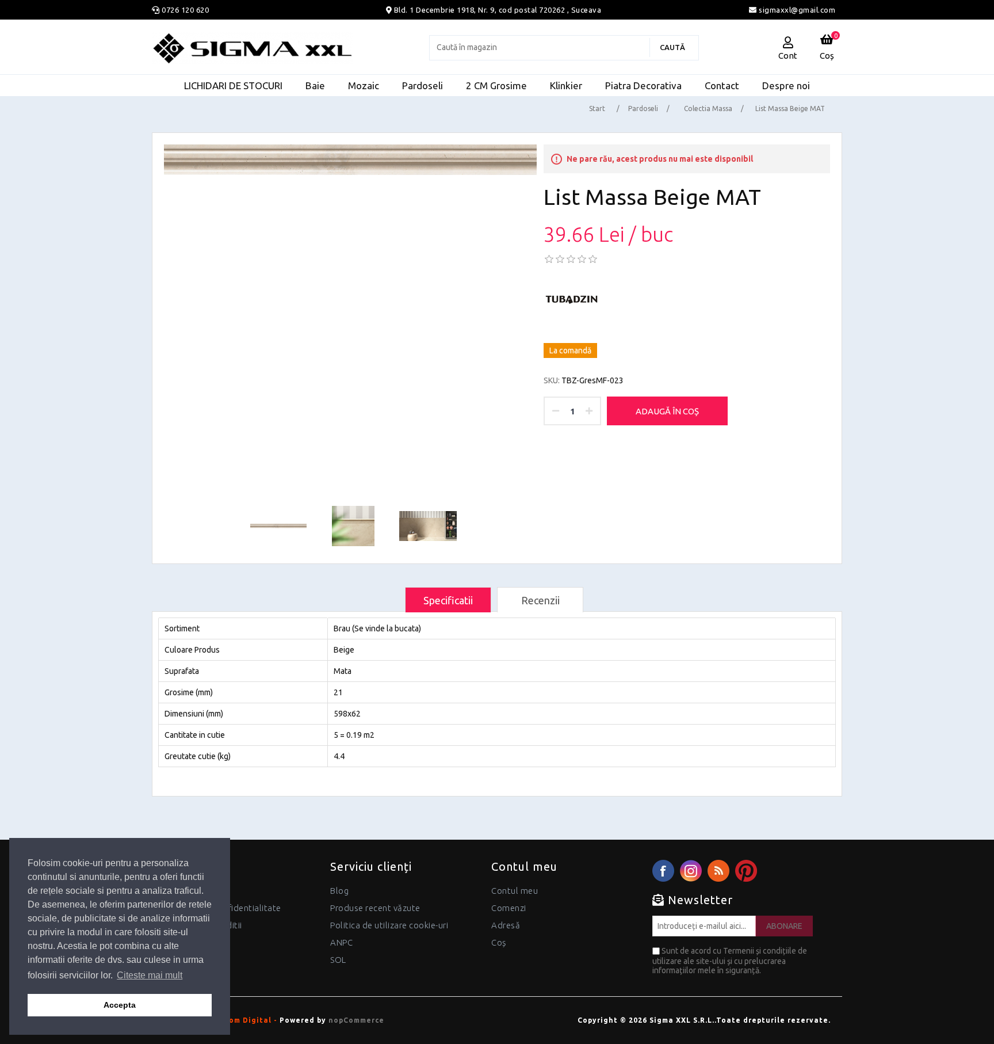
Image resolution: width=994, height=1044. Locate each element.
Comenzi (508, 908)
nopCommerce (356, 1020)
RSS (718, 871)
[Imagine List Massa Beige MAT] (350, 159)
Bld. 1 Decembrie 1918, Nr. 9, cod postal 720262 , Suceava (498, 10)
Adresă (505, 925)
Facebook (663, 871)
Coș (498, 942)
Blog (339, 891)
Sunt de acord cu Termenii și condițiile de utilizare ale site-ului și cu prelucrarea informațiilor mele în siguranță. (729, 960)
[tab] (448, 600)
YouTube (746, 871)
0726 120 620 (185, 10)
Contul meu (514, 891)
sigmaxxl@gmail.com (796, 10)
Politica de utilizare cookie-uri (389, 925)
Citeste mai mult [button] (149, 975)
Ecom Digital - (248, 1020)
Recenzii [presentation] (540, 600)
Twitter (691, 871)
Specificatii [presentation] (448, 600)
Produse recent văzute (375, 908)
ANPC (341, 942)
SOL (338, 960)
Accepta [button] (120, 1004)
